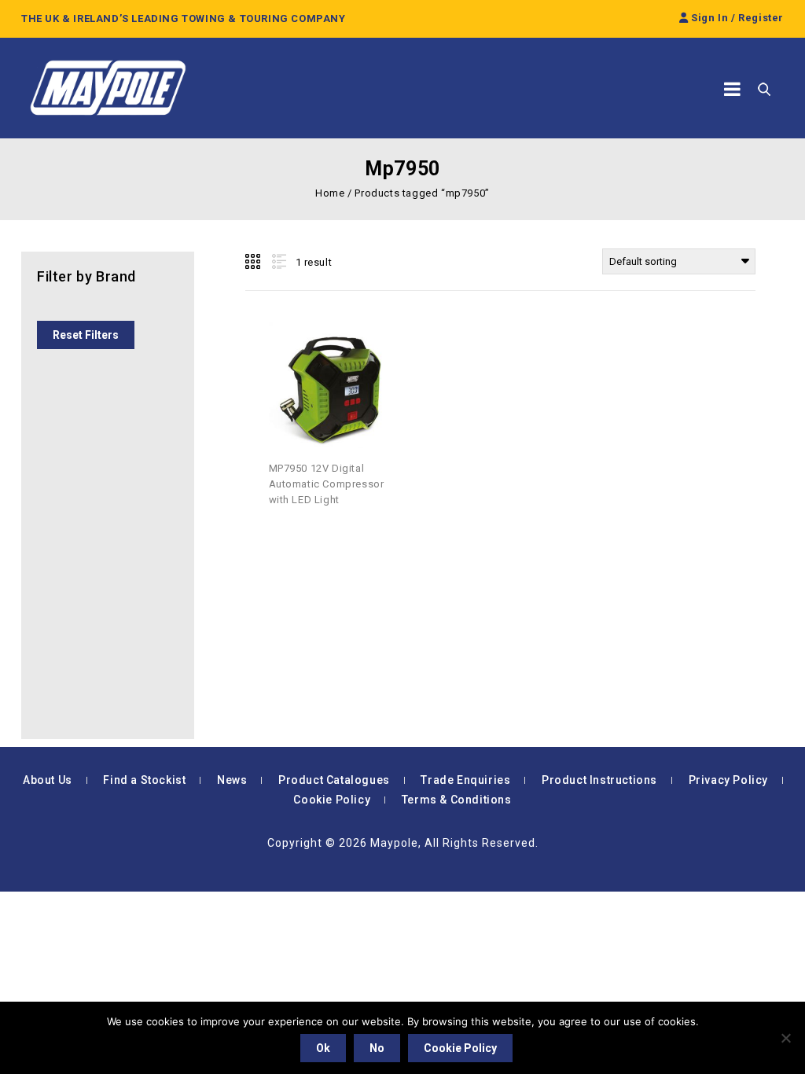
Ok (323, 1048)
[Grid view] (254, 261)
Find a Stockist (144, 780)
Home (329, 193)
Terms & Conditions (457, 799)
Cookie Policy (331, 799)
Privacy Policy (728, 780)
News (232, 780)
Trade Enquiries (465, 780)
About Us (47, 780)
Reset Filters (86, 335)
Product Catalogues (334, 780)
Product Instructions (599, 780)
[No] (785, 1038)
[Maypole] (107, 88)
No (376, 1048)
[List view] (277, 261)
